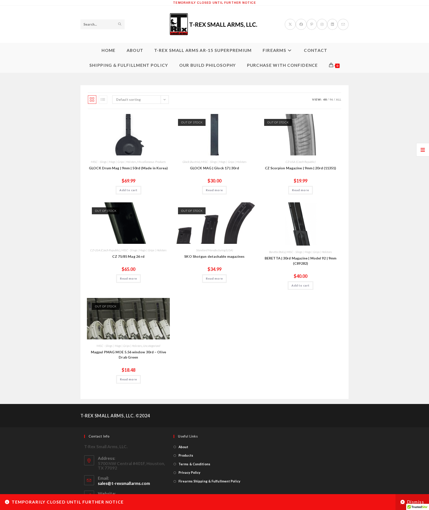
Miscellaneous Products (151, 162)
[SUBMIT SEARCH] (120, 24)
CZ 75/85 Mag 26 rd (128, 256)
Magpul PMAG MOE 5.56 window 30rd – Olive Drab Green (128, 354)
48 (325, 99)
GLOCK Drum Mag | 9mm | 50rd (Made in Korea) (128, 168)
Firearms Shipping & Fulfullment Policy (209, 481)
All (338, 99)
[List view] (103, 99)
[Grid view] (92, 99)
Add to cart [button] (128, 190)
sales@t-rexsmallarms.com (124, 483)
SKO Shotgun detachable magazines (214, 256)
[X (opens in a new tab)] (290, 24)
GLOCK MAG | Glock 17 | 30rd (214, 168)
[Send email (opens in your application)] (343, 24)
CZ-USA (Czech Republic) (301, 162)
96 (331, 99)
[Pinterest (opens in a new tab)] (312, 24)
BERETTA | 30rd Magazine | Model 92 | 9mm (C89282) (300, 260)
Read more (214, 190)
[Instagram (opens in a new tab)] (322, 24)
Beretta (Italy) (277, 252)
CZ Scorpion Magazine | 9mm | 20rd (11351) (300, 168)
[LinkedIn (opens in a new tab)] (332, 24)
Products (186, 455)
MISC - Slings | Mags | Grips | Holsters (113, 162)
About (183, 447)
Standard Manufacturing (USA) (214, 250)
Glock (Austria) (191, 162)
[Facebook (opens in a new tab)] (301, 24)
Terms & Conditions (194, 464)
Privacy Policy (189, 472)
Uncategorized (151, 346)
